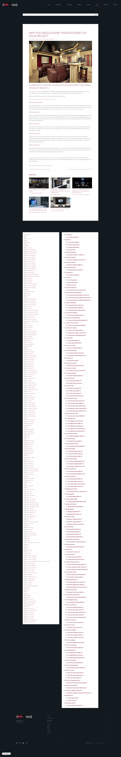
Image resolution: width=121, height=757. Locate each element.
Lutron (27, 455)
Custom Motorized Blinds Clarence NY (75, 353)
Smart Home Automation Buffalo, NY (75, 607)
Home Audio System (30, 359)
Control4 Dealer (69, 338)
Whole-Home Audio (30, 614)
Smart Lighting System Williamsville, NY (76, 657)
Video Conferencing (30, 608)
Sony (27, 593)
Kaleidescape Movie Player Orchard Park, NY (77, 491)
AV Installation (29, 282)
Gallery (88, 4)
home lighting (29, 376)
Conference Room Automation (72, 322)
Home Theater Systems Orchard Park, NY (81, 194)
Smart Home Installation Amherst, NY (75, 632)
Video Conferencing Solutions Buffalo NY (76, 667)
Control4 (28, 323)
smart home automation (64, 148)
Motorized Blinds (29, 461)
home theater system (30, 414)
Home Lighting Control (30, 378)
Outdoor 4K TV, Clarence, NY (73, 552)
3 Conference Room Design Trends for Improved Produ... (78, 169)
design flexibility (29, 336)
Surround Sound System (31, 601)
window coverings (29, 618)
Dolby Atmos (28, 340)
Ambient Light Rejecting (31, 249)
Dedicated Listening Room (31, 334)
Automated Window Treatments (32, 276)
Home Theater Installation (31, 408)
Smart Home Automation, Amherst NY (75, 614)
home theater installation (37, 165)
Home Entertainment (30, 374)
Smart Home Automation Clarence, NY (75, 609)
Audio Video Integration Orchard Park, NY (76, 259)
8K (26, 240)
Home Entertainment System (72, 413)
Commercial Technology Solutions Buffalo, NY (77, 320)
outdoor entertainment (31, 501)
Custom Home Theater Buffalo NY (74, 348)
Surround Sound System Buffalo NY (75, 662)
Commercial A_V (29, 308)
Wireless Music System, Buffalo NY (74, 705)
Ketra (27, 427)
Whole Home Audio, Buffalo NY (74, 677)
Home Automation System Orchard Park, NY (77, 408)
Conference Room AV (30, 316)
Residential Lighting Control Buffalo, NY (75, 584)
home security (29, 395)
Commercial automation (31, 302)
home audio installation (31, 357)
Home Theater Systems (34, 39)
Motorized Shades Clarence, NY (74, 534)
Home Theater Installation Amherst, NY (75, 461)
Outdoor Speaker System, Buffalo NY (75, 577)
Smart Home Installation (31, 567)
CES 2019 (28, 295)
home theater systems (30, 416)
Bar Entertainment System (31, 283)
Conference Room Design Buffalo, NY (75, 330)
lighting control (29, 444)
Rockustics (28, 536)
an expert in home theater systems (48, 157)
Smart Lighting (29, 574)
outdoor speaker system (31, 516)
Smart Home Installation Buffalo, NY (75, 635)
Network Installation (30, 478)
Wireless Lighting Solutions (31, 620)
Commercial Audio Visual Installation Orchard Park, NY (79, 297)
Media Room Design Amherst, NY (74, 519)
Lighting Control (29, 446)
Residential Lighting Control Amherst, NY (76, 582)
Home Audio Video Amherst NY (57, 210)
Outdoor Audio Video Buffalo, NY (74, 557)
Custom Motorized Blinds (31, 333)
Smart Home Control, (70, 625)
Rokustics (28, 538)
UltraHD (27, 606)
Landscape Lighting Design (73, 247)
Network (27, 476)
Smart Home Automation (31, 555)
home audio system (30, 361)
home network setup (30, 387)
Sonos (27, 591)
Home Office (28, 391)
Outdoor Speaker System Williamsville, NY (76, 574)
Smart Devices (29, 550)
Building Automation (30, 291)
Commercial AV (29, 306)
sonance (27, 589)
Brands (79, 4)
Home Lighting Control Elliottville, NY (75, 426)
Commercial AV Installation (73, 242)
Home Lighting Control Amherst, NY (75, 421)
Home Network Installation (73, 275)
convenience (28, 329)
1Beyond (28, 234)
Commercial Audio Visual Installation (74, 292)
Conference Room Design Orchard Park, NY (76, 332)
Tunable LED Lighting (30, 603)
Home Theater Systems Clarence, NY (75, 481)
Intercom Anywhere (30, 421)
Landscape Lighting (30, 429)
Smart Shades (29, 582)
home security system (30, 397)
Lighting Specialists (30, 451)
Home (48, 4)
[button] (60, 738)
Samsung (28, 540)
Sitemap (96, 742)
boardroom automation (31, 287)
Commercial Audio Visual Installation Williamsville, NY (79, 300)
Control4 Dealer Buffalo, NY (73, 340)
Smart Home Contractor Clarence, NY (75, 622)
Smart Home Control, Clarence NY (74, 627)
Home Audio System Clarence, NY (74, 383)
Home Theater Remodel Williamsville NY (76, 473)
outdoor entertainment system (32, 504)
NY (26, 484)
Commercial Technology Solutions (73, 317)
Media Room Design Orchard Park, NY (75, 524)
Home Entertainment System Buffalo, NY (37, 212)
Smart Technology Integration (32, 586)
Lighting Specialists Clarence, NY (74, 514)
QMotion (28, 525)
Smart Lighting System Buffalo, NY (74, 652)
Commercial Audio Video (31, 299)
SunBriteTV (28, 597)
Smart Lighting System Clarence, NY (75, 655)
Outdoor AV (28, 497)
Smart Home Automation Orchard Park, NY (76, 612)
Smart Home (28, 552)
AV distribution (29, 280)
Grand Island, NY (69, 358)
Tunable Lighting (29, 604)
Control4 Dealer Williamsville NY (74, 343)
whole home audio (30, 612)
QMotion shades (29, 527)
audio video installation (31, 257)
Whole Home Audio (70, 670)
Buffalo (27, 289)
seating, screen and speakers (66, 109)
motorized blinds (29, 463)
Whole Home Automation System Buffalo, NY (77, 682)
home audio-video (47, 165)
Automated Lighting (30, 272)
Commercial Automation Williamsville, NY (76, 310)
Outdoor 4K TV (69, 549)
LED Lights (28, 434)
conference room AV (30, 317)
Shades (27, 548)
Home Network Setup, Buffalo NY (74, 441)
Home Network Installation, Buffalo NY (75, 436)
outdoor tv (28, 519)
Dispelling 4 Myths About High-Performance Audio (41, 169)
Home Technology (30, 399)
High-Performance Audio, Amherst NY (75, 365)
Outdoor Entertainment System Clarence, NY (77, 567)
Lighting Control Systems (71, 504)
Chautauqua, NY (69, 272)
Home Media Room (30, 382)
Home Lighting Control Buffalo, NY (74, 423)
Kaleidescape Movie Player (71, 489)
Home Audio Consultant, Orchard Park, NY (76, 370)
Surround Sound (29, 599)
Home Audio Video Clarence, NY (74, 393)
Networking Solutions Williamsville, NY (75, 546)
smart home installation (31, 565)
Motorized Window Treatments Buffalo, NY (76, 541)
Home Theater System (30, 412)
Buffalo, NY (68, 239)
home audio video (29, 363)
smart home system (30, 570)
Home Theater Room (30, 410)
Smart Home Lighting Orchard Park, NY (75, 642)
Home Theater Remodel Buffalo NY (75, 471)
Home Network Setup (30, 385)
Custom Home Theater (70, 345)
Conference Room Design (71, 327)
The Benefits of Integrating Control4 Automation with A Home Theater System (60, 191)
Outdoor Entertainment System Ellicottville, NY (77, 569)
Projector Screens (29, 523)
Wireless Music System (70, 703)
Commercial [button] (58, 4)
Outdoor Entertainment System (32, 502)
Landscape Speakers (30, 433)
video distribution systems (31, 610)
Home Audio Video (70, 385)
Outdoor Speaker (29, 514)
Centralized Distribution (71, 267)
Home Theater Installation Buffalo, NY (75, 463)
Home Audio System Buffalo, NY (74, 380)
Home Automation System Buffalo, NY (75, 403)
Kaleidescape (28, 425)
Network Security (29, 480)
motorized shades (29, 467)
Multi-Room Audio (29, 474)
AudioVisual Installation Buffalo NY (74, 264)
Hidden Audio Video (30, 351)
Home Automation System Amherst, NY (75, 400)
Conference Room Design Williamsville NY (76, 335)
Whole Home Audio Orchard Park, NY (75, 672)
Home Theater (29, 401)
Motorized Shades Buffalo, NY (73, 531)
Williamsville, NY (69, 695)
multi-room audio (29, 472)
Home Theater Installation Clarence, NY (75, 466)
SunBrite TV (28, 595)
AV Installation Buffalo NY (72, 237)
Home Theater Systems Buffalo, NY (75, 478)
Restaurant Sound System (31, 535)
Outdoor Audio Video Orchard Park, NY (75, 559)
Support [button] (106, 4)
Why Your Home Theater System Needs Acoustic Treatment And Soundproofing (80, 191)
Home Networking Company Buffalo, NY (76, 446)
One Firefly (92, 742)
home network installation (31, 384)
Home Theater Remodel (71, 468)
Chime (27, 297)
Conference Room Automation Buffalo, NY (76, 325)
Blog (97, 4)
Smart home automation (31, 559)
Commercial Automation (31, 304)
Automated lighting (30, 270)
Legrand (27, 436)
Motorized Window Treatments (32, 468)
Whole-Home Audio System (71, 685)
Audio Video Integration (71, 257)
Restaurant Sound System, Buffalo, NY (75, 592)
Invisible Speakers (29, 423)
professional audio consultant (32, 521)
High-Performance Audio (71, 363)
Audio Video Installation (31, 259)
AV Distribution (29, 278)
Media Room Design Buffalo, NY (74, 521)
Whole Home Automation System (73, 680)
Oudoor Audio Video (30, 489)
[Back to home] (10, 4)
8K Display (28, 242)
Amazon (27, 246)
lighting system (29, 453)
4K (26, 236)
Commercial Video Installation (32, 310)
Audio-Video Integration (31, 266)
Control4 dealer (29, 325)
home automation (29, 368)
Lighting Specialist (29, 450)
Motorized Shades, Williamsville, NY (75, 536)
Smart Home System (30, 569)
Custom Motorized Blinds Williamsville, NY (76, 355)
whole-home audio (30, 616)
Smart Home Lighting (70, 640)
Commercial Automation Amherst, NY (75, 305)
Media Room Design (30, 457)
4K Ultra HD (28, 238)
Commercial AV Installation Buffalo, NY (75, 315)
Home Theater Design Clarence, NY (74, 453)
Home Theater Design (30, 402)
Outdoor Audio (29, 493)
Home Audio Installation (71, 373)
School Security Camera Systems (33, 542)
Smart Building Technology (71, 599)
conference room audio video (32, 314)
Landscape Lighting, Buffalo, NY (74, 496)
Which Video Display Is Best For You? (60, 209)
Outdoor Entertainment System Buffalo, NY (76, 564)
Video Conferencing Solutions (72, 665)
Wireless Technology (30, 621)
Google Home (29, 350)
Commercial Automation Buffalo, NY (75, 307)
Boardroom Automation (31, 285)
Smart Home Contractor (71, 619)
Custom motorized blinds (31, 331)
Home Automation (30, 367)
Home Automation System (31, 370)
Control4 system (29, 327)
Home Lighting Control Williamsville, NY (76, 431)
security (27, 544)
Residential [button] (69, 4)
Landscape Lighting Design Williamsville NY (76, 501)
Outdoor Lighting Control (31, 510)
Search (96, 14)
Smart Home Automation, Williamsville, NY (76, 617)
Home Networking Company (32, 389)
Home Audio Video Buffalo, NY (74, 390)
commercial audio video (31, 300)
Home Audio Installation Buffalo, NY (75, 375)
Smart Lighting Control (30, 576)
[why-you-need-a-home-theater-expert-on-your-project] (60, 62)
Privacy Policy (102, 742)
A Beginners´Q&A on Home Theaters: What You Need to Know (44, 99)
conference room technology (32, 321)
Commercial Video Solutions (32, 312)
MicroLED (28, 459)
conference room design (31, 319)
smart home (28, 553)
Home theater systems (34, 91)
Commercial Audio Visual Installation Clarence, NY (78, 295)
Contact (115, 4)
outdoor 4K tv (29, 491)
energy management (30, 344)
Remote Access (29, 531)
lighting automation (30, 440)
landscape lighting (29, 431)
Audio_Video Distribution (31, 268)
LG (26, 438)
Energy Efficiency (29, 342)
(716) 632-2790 (19, 722)
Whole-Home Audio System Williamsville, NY (77, 687)
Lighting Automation (30, 442)
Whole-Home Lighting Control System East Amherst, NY (79, 692)
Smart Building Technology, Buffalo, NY (76, 602)
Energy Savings (29, 346)
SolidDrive (28, 587)
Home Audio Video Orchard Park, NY (75, 395)
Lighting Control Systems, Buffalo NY (75, 506)
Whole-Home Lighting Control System (74, 690)
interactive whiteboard (30, 419)
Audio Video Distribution (31, 253)
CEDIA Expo (28, 293)
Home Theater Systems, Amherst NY (47, 39)
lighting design (29, 448)
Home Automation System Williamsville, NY (76, 411)
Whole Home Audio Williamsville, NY (75, 675)
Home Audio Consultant (71, 368)
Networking (28, 482)
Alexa (27, 244)
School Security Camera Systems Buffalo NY (76, 597)
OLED (27, 487)
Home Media (28, 380)
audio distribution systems (31, 251)
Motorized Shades (30, 465)
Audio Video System (30, 261)
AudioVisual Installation (71, 262)
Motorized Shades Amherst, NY (74, 529)
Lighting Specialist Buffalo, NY (73, 511)
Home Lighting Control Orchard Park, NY (76, 428)
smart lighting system (30, 580)
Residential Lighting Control (72, 579)
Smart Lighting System (30, 578)
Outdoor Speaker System (71, 572)
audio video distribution (31, 255)
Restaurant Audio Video (31, 533)
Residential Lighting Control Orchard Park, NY (77, 587)
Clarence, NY (68, 277)
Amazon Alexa (29, 248)
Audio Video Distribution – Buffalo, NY (75, 254)
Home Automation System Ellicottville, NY (76, 405)
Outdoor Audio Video (30, 495)
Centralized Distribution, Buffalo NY (75, 270)
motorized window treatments (32, 470)
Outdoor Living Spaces (30, 512)
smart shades (29, 584)
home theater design (30, 404)
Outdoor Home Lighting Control (32, 506)
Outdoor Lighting (29, 508)
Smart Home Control (30, 563)
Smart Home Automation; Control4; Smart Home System (38, 561)
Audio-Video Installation (31, 265)
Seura (27, 546)
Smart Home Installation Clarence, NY (75, 637)
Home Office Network (30, 393)
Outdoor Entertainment (31, 499)
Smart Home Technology (31, 572)
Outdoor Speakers (30, 518)
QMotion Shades (29, 529)
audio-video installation (31, 263)
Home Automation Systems (31, 372)
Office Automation (29, 485)
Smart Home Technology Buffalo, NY (75, 647)
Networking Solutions (70, 544)
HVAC (27, 417)
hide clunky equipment (68, 138)
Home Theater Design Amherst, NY (74, 451)
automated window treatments (32, 274)
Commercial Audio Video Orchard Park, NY (76, 290)
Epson (27, 348)
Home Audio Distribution (31, 355)
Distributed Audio (29, 338)
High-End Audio (29, 353)
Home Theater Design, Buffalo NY (36, 193)
